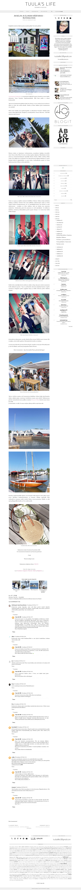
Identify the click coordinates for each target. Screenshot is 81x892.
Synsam (18, 872)
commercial (44, 849)
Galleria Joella (62, 850)
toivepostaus (44, 874)
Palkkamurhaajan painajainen (29, 865)
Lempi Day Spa (55, 858)
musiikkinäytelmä (52, 861)
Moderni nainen (33, 861)
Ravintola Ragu (28, 868)
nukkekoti (41, 863)
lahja (37, 858)
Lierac (62, 858)
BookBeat (24, 849)
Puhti (36, 866)
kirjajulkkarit (62, 855)
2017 (56, 261)
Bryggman (34, 849)
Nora (13, 704)
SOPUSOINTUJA (63, 320)
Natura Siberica (20, 863)
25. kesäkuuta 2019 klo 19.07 (27, 617)
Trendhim (56, 874)
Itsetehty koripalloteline (63, 306)
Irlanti (40, 853)
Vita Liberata (69, 877)
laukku (42, 858)
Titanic (40, 874)
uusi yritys (70, 875)
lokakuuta (59, 224)
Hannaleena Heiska (23, 852)
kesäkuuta (59, 233)
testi (28, 874)
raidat (59, 866)
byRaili (37, 849)
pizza (14, 866)
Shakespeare (29, 871)
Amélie (48, 846)
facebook (39, 850)
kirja (54, 855)
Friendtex (58, 850)
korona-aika (33, 857)
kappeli (16, 855)
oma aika (58, 863)
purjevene (53, 866)
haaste (14, 852)
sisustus (49, 871)
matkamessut (20, 861)
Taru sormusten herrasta (13, 874)
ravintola (18, 868)
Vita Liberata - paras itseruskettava (63, 239)
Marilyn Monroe (60, 860)
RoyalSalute (11, 869)
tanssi (69, 872)
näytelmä (45, 863)
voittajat (10, 878)
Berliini (37, 848)
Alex (38, 846)
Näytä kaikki (70, 326)
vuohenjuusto (20, 878)
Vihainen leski (45, 877)
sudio (71, 871)
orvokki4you (63, 294)
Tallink (51, 872)
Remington (35, 868)
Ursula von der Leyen (64, 875)
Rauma (10, 868)
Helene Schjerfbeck (33, 852)
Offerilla (48, 863)
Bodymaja (16, 849)
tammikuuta (59, 256)
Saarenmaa (53, 869)
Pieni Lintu (64, 284)
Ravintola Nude (22, 868)
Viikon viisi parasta (34, 589)
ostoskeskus (19, 865)
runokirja (21, 869)
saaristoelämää (11, 871)
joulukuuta (59, 220)
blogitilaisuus (60, 848)
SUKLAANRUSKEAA (64, 81)
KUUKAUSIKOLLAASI (22, 858)
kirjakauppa (65, 855)
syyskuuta (59, 227)
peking (42, 865)
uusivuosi (11, 877)
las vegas (39, 858)
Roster (70, 868)
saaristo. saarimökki (68, 869)
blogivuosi (64, 848)
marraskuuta (59, 222)
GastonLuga (67, 850)
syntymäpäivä (22, 872)
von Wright (14, 878)
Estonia (37, 850)
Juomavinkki (55, 853)
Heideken (27, 852)
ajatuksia (23, 846)
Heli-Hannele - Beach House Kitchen (19, 605)
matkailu (63, 183)
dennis (50, 849)
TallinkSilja (54, 872)
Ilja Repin (27, 853)
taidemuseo (38, 872)
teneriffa (27, 874)
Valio (19, 877)
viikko (49, 877)
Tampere (66, 872)
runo (18, 869)
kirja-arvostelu (57, 855)
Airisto (20, 846)
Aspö (69, 846)
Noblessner (38, 863)
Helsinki (51, 852)
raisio (62, 866)
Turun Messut (29, 875)
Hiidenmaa (55, 852)
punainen (46, 866)
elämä (21, 850)
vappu (25, 877)
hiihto (58, 852)
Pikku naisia (59, 865)
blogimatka (48, 848)
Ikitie (24, 853)
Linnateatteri (35, 598)
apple (63, 846)
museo (45, 861)
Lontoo (22, 860)
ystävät (17, 880)
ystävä (15, 880)
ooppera (16, 865)
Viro (66, 877)
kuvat (32, 858)
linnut (16, 860)
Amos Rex (52, 846)
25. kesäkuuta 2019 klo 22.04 (20, 636)
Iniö (30, 853)
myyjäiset (12, 863)
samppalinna (17, 871)
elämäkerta (24, 850)
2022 (56, 212)
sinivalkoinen (45, 871)
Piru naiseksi (11, 866)
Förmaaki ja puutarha (63, 315)
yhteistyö (70, 878)
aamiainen (12, 846)
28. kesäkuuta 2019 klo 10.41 (27, 671)
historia (65, 852)
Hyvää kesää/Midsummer (63, 316)
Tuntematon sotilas (64, 874)
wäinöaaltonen (61, 878)
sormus (59, 871)
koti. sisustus (42, 857)
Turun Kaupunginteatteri (15, 875)
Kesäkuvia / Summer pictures (63, 295)
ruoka (62, 188)
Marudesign (11, 861)
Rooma (68, 868)
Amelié (46, 846)
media (23, 861)
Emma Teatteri (32, 850)
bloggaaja (42, 848)
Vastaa (13, 611)
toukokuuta (59, 247)
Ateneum (15, 848)
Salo (14, 871)
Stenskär (68, 871)
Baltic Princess (33, 848)
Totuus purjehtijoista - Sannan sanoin (63, 241)
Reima (32, 868)
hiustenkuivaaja (69, 852)
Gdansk (70, 850)
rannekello (70, 866)
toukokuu (52, 874)
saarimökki (57, 869)
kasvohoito (19, 855)
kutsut (16, 858)
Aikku (13, 636)
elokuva (18, 851)
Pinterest (64, 865)
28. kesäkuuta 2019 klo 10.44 (27, 714)
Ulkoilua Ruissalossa (25, 589)
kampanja (13, 855)
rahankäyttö (56, 866)
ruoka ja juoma (29, 869)
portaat (16, 866)
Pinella (62, 865)
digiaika (52, 849)
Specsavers (64, 871)
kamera (10, 855)
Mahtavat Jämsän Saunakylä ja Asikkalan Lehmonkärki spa (63, 279)
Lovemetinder (30, 860)
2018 (56, 259)
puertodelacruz (32, 866)
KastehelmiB (14, 727)
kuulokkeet (29, 858)
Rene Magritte (42, 868)
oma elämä (63, 863)
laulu (44, 858)
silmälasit (39, 871)
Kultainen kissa (59, 857)
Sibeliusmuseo (35, 871)
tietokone (37, 874)
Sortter (61, 871)
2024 (56, 207)
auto (30, 848)
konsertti (30, 857)
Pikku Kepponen (63, 278)
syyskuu (28, 872)
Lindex (70, 858)
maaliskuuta (59, 251)
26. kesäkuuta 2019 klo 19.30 (20, 704)
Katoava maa (24, 855)
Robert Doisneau (53, 868)
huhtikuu (11, 853)
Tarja (71, 872)
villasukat (63, 877)
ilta (29, 853)
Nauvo (24, 863)
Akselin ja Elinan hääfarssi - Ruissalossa (64, 235)
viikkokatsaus (52, 877)
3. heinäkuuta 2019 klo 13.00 (27, 739)
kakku (67, 853)
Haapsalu (10, 852)
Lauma (47, 858)
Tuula (27, 11)
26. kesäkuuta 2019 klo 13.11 (19, 661)
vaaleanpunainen (15, 877)
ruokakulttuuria (35, 869)
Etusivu (21, 11)
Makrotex (47, 860)
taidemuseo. (41, 872)
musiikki (48, 861)
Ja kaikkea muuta (63, 289)
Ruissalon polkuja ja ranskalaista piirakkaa (43, 591)
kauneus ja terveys (63, 175)
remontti (38, 868)
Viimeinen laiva (57, 877)
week (39, 878)
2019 (56, 218)
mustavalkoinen (69, 861)
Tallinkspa (58, 872)
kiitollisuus (47, 855)
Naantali (15, 863)
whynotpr (42, 878)
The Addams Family (33, 874)
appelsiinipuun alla (63, 310)
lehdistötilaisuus (50, 858)
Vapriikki (27, 877)
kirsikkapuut (20, 857)
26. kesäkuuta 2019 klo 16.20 (20, 684)
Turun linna (25, 875)
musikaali (57, 861)
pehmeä (40, 865)
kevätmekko (41, 855)
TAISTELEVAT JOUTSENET (66, 75)
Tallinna (61, 872)
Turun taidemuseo (36, 875)
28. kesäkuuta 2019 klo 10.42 (27, 693)
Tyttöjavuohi (53, 875)
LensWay (59, 858)
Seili (23, 871)
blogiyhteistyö (69, 848)
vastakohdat (34, 877)
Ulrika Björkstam (57, 875)
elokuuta (58, 229)
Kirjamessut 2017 (12, 857)
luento (34, 860)
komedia (27, 857)
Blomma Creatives (12, 849)
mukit (37, 861)
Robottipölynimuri (63, 868)
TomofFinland (48, 874)
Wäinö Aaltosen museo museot (54, 878)
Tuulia (49, 875)
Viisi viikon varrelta (60, 244)
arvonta (66, 846)
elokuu (15, 850)
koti (38, 857)
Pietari (53, 865)
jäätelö (59, 853)
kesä (34, 855)
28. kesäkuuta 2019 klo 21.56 (21, 757)
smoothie (56, 871)
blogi (45, 848)
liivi (68, 858)
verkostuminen (40, 877)
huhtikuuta (59, 249)
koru (36, 857)
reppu (46, 868)
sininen (42, 871)
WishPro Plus (46, 878)
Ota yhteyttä (44, 11)
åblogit (19, 880)
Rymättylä (49, 869)
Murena (42, 861)
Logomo (19, 860)
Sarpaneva (21, 871)
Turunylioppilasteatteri (44, 875)
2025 (56, 205)
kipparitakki (51, 855)
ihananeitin (21, 853)
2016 (56, 263)
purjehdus (49, 866)
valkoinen (21, 877)
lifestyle (65, 858)
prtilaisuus (28, 866)
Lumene (37, 860)
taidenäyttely (46, 872)
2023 (56, 210)
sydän (14, 872)
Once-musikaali (11, 865)
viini (61, 877)
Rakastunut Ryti (65, 866)
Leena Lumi (63, 271)
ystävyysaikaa (11, 880)
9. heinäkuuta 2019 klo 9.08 (26, 797)
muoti (39, 861)
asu (71, 846)
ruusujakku (40, 869)
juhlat (52, 853)
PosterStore (20, 866)
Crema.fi (47, 849)
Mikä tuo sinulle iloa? (16, 590)
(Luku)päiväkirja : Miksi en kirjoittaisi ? (63, 290)
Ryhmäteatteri (44, 869)
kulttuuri (30, 598)
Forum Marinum (43, 850)
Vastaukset (15, 614)
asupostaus (62, 173)
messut (29, 861)
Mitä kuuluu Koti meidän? (64, 300)
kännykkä (34, 858)
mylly (10, 863)
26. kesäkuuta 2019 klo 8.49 (26, 647)
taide (34, 872)
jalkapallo (42, 853)
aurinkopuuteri (26, 848)
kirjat (17, 857)
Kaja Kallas (63, 853)
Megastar (26, 861)
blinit (39, 848)
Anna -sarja (56, 846)
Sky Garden (53, 871)
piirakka (55, 865)
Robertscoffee (58, 868)
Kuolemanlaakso (12, 858)
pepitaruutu (45, 865)
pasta (38, 865)
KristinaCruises (46, 857)
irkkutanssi (37, 853)
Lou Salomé (26, 860)
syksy (16, 872)
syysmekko (31, 872)
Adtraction (16, 846)
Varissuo (30, 877)
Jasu (12, 661)
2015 (56, 265)
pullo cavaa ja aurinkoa (40, 866)
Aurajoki (19, 848)
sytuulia (26, 872)
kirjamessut (70, 855)
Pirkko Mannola (69, 865)
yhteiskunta (65, 878)
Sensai (25, 871)
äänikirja (22, 880)
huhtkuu (14, 853)
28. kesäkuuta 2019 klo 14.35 (23, 727)
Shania (32, 871)
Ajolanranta (27, 846)
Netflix (30, 863)
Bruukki (31, 849)
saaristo (63, 193)
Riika (49, 868)
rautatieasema (14, 868)
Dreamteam (58, 849)
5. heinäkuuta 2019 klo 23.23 (21, 787)
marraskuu (70, 860)
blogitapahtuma (54, 848)
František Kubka (54, 850)
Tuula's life (40, 4)
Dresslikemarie (62, 849)
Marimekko (66, 860)
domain (55, 849)
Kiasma (44, 855)
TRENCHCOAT (63, 88)
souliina (13, 757)
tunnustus (59, 874)
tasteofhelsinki (19, 874)
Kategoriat (34, 11)
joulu (50, 853)
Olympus (55, 863)
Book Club (20, 849)
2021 (56, 214)
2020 (56, 216)
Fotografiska (49, 850)
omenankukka (69, 863)
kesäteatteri (25, 598)
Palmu (36, 865)
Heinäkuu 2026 (64, 285)
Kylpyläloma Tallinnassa (61, 237)
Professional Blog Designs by (40, 888)
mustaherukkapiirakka (62, 861)
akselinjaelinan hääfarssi (18, 598)
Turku (69, 874)
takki (49, 872)
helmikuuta (59, 253)
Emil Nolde (28, 850)
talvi (64, 872)
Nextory (32, 863)
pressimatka (24, 866)
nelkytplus (27, 863)
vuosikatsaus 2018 (31, 878)
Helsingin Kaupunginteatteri (44, 852)
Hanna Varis (18, 852)
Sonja (13, 684)
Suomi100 (11, 872)
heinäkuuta (59, 231)
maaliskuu (40, 860)
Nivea (35, 863)
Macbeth (43, 860)
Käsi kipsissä (63, 311)
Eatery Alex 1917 (67, 849)
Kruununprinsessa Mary (53, 857)
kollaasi (24, 857)
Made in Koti (63, 304)
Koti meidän (63, 299)
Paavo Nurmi (23, 865)
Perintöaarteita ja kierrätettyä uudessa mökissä (64, 322)
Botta (27, 849)
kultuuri (70, 857)
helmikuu (37, 852)
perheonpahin (50, 865)
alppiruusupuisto (41, 846)
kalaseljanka (70, 853)
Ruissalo (39, 598)
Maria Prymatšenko (54, 860)
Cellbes (40, 849)
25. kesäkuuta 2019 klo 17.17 (32, 605)
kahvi (61, 853)
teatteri (23, 874)
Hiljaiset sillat (62, 852)
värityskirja (36, 878)
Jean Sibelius (46, 853)
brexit (29, 849)
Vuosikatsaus (25, 878)
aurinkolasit (22, 848)
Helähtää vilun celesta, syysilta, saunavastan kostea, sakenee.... (63, 273)
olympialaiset (51, 863)
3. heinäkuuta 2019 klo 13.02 (27, 772)
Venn (37, 877)
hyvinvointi (17, 853)
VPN (17, 878)
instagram (33, 853)
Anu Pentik (60, 846)
